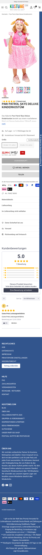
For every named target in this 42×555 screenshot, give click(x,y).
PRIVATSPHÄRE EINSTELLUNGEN (14, 358)
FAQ (3, 380)
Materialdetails (7, 200)
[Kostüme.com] (19, 7)
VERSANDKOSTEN (9, 387)
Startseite (5, 14)
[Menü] (2, 7)
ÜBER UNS (6, 411)
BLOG (4, 408)
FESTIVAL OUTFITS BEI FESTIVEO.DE (16, 436)
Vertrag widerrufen (11, 366)
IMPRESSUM (6, 354)
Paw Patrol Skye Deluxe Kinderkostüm (20, 14)
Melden (14, 323)
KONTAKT (5, 394)
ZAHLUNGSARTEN (9, 384)
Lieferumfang (7, 205)
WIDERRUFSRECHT (9, 361)
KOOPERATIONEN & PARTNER (13, 422)
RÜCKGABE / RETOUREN (11, 391)
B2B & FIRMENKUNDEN (10, 426)
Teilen (21, 175)
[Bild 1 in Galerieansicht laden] (21, 51)
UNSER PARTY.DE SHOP (11, 433)
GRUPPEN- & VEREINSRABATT (13, 419)
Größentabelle (33, 140)
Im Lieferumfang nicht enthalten (14, 211)
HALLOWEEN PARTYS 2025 (12, 415)
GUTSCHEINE (7, 429)
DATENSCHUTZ (8, 351)
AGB (3, 347)
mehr (4, 124)
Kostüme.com (11, 510)
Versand (8, 229)
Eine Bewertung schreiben (21, 290)
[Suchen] (7, 7)
